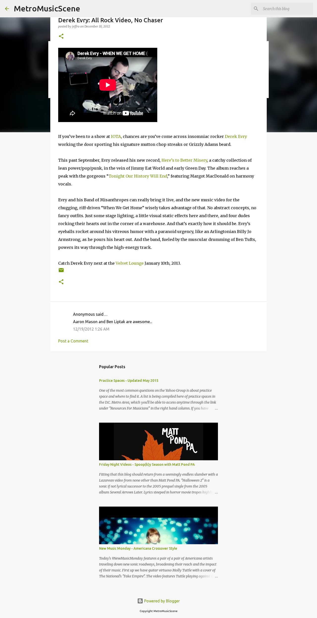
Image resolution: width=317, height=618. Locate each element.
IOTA (116, 136)
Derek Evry (236, 136)
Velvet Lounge (130, 263)
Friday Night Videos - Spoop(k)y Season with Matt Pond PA (147, 464)
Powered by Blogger (161, 601)
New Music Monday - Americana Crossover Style (138, 548)
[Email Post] (61, 272)
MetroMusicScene (47, 8)
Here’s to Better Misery (184, 160)
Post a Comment (73, 341)
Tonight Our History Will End (137, 176)
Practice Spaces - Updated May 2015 (128, 381)
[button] (61, 36)
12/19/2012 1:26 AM (91, 329)
